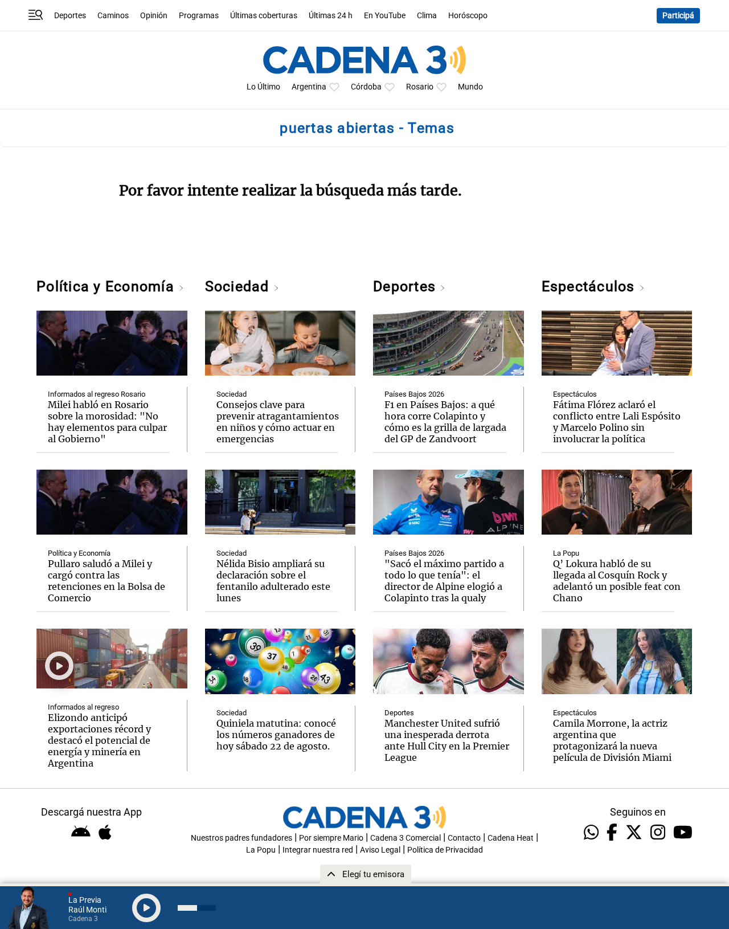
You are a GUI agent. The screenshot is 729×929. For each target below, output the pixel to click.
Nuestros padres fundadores (241, 838)
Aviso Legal (380, 850)
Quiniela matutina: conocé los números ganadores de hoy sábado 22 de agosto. (276, 735)
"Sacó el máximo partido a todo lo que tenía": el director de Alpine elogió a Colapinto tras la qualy (444, 581)
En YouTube (385, 16)
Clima (427, 16)
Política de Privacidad (445, 850)
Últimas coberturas (263, 16)
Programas (199, 16)
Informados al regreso (83, 707)
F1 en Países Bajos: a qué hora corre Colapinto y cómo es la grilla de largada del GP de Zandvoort (445, 422)
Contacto (464, 838)
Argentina (309, 87)
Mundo (470, 87)
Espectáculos (590, 286)
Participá (678, 16)
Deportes (70, 16)
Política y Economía (107, 286)
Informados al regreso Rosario (96, 394)
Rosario (419, 87)
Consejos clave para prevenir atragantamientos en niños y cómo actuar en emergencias (277, 422)
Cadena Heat (511, 838)
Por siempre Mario (331, 838)
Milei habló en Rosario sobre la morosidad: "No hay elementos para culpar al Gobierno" (107, 422)
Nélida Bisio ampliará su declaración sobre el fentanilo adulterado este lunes (273, 581)
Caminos (113, 16)
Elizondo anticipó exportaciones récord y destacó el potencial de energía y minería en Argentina (99, 740)
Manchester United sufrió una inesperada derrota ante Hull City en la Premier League (446, 740)
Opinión (153, 16)
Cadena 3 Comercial (405, 838)
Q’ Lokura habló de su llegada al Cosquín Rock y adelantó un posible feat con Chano (617, 581)
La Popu (566, 553)
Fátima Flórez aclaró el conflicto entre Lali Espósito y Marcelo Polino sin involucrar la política (617, 422)
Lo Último (263, 87)
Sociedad (239, 286)
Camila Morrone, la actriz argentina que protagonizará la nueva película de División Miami (612, 740)
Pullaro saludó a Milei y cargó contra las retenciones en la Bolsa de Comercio (106, 581)
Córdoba (366, 87)
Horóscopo (468, 16)
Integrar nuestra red (317, 850)
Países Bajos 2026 (414, 394)
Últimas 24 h (331, 16)
